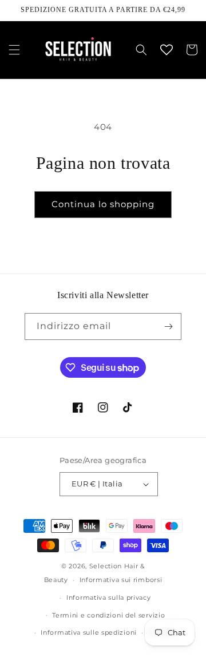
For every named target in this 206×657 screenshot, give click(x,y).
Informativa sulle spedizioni (89, 632)
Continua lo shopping (103, 204)
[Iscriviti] (168, 326)
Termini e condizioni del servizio (108, 615)
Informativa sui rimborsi (121, 580)
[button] (14, 49)
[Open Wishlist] (166, 49)
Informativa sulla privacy (108, 597)
